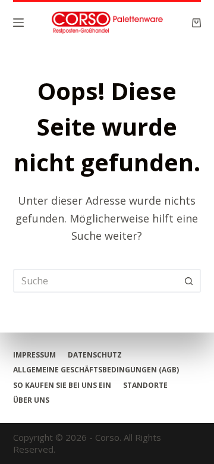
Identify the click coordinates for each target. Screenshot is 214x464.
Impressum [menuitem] (34, 355)
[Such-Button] (189, 281)
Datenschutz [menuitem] (95, 355)
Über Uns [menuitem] (31, 400)
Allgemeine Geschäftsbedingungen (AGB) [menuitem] (96, 370)
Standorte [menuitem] (145, 385)
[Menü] (18, 22)
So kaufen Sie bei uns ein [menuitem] (62, 385)
